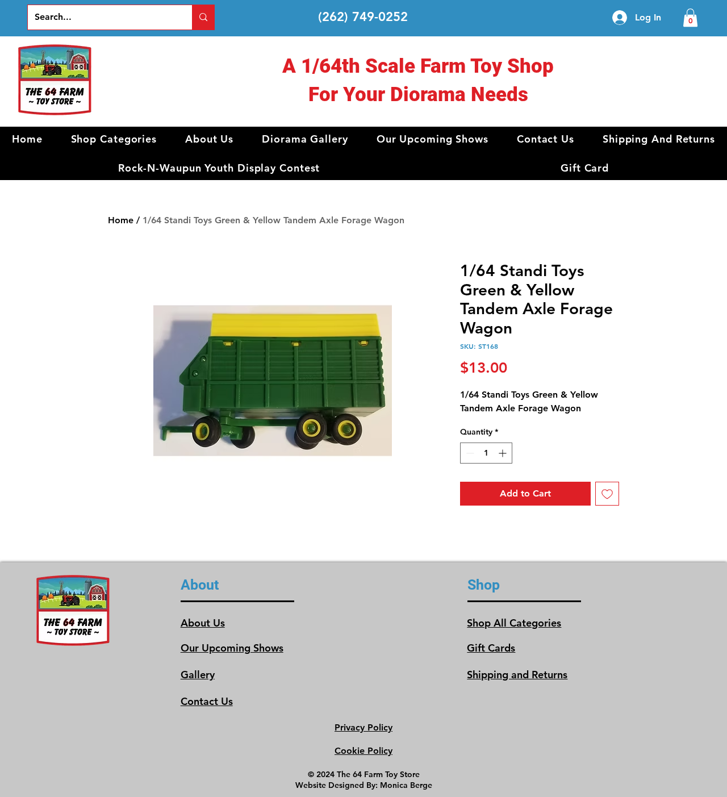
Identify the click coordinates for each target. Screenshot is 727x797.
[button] (114, 139)
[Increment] (503, 453)
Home (120, 220)
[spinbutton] (486, 453)
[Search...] (203, 17)
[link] (690, 18)
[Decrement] (469, 453)
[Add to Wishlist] (607, 494)
